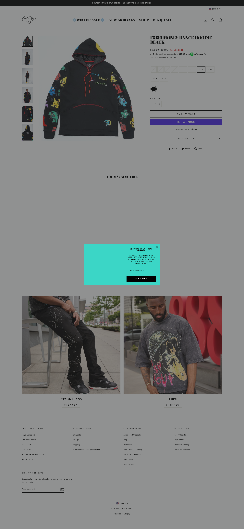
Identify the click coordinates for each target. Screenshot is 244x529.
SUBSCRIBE (141, 278)
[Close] (156, 247)
